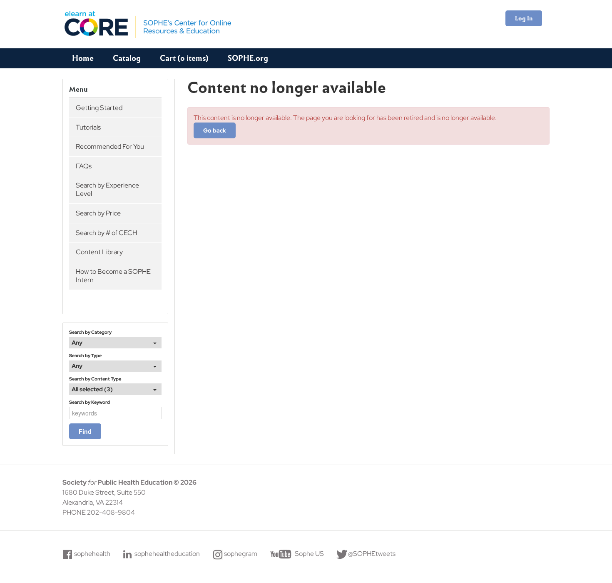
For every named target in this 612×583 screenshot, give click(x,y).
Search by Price (98, 213)
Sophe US (309, 553)
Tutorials (88, 127)
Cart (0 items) (184, 58)
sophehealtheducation (167, 553)
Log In (523, 18)
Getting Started (99, 107)
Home (83, 58)
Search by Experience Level (107, 189)
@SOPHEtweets (372, 553)
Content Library (99, 252)
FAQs (84, 166)
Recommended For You (110, 146)
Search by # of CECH (106, 232)
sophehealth (92, 553)
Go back (214, 130)
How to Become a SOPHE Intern (113, 275)
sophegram (240, 553)
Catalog (127, 58)
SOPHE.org (248, 58)
